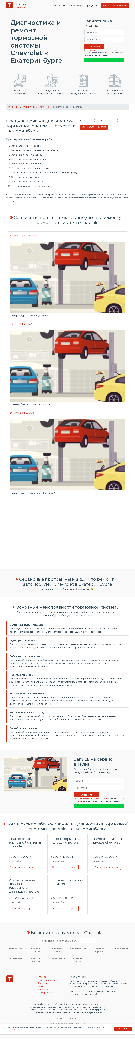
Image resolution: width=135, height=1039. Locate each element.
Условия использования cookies (26, 1030)
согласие (106, 53)
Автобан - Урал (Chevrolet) (24, 235)
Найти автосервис (73, 5)
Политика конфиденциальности (67, 1018)
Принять (123, 1028)
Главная (56, 5)
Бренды (90, 5)
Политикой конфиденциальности (102, 50)
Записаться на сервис (115, 5)
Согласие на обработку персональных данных (67, 1023)
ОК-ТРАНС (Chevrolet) (22, 413)
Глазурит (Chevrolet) (21, 324)
